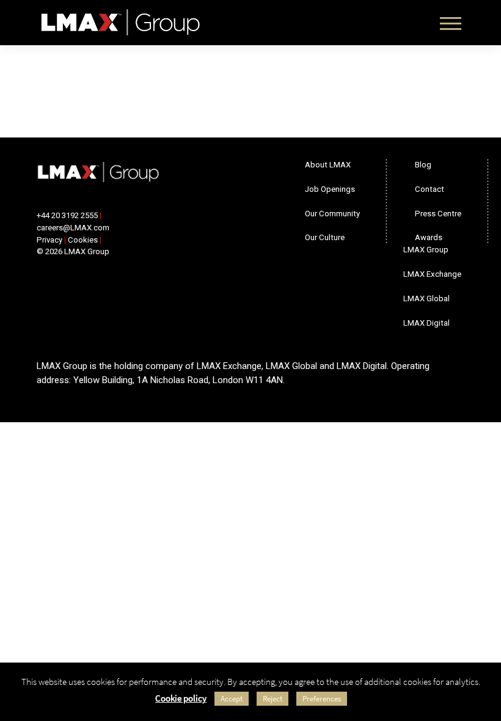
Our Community (332, 213)
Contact (429, 189)
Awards (428, 237)
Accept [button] (232, 699)
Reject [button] (272, 699)
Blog (423, 164)
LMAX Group (425, 249)
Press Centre (438, 213)
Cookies (83, 239)
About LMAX (328, 164)
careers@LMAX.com (73, 227)
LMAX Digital (426, 323)
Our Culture (325, 237)
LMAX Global (426, 298)
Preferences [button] (321, 699)
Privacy (49, 239)
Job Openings (330, 189)
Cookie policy (181, 698)
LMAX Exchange (432, 274)
